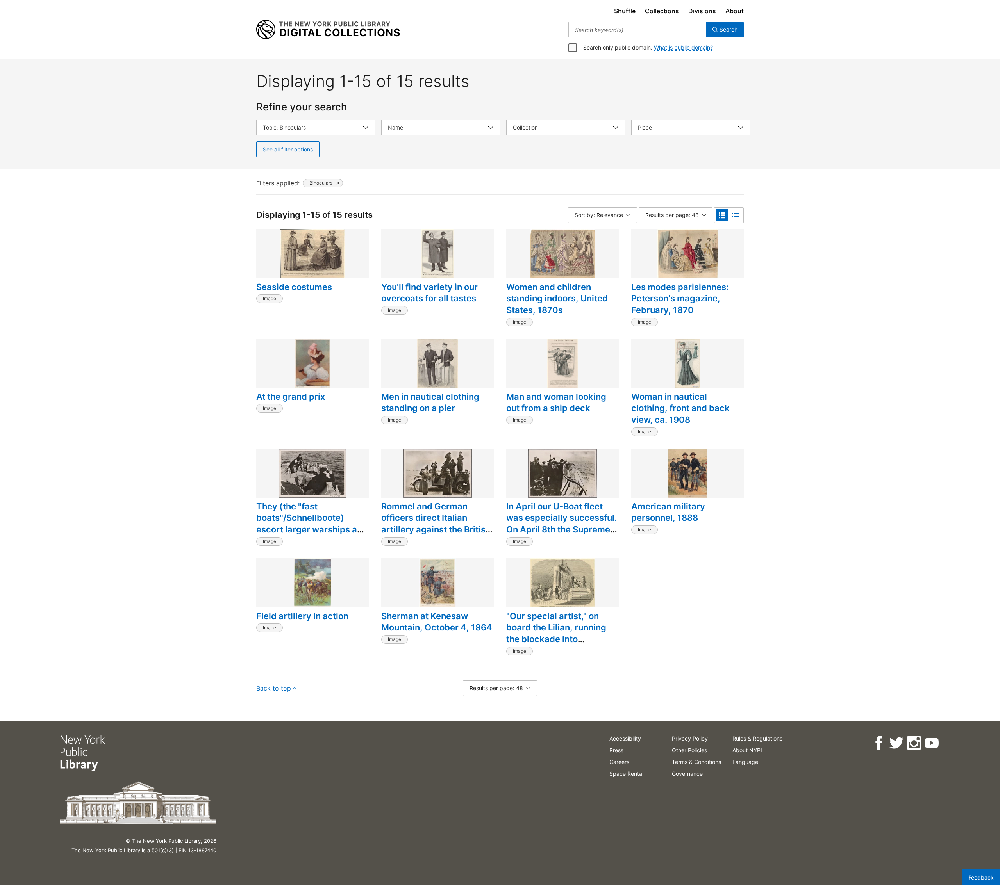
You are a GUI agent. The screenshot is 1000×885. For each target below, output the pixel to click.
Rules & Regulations (757, 738)
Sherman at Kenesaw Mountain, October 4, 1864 (436, 622)
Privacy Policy (690, 738)
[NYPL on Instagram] (913, 743)
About (734, 11)
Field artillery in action (302, 616)
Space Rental (626, 773)
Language (745, 762)
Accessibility (625, 738)
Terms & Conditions (696, 762)
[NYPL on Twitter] (896, 743)
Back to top (273, 688)
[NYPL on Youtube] (931, 743)
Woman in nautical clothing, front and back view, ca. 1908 (680, 408)
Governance (687, 773)
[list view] (736, 215)
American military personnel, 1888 (668, 512)
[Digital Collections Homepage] (328, 29)
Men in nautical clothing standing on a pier (430, 402)
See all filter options (288, 149)
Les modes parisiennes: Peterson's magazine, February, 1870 (680, 298)
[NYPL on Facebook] (878, 743)
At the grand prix (290, 397)
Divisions (702, 11)
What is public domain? (683, 47)
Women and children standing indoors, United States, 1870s (557, 298)
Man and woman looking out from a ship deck (556, 402)
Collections (662, 11)
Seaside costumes (294, 287)
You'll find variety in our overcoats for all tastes (429, 293)
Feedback (981, 877)
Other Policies (689, 750)
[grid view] (722, 215)
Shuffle (625, 11)
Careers (619, 762)
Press (616, 750)
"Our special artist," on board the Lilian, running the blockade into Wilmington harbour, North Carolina (561, 639)
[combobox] (637, 29)
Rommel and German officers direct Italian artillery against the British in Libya (436, 523)
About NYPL (748, 750)
